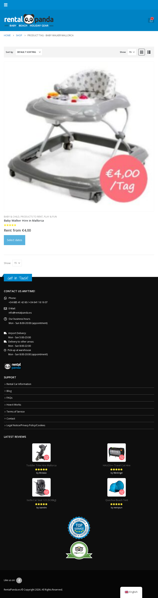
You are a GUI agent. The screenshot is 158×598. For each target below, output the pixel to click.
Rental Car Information (19, 384)
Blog (9, 391)
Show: (123, 52)
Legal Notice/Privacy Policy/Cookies (26, 425)
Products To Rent (32, 216)
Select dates (14, 240)
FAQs (9, 397)
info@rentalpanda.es (20, 312)
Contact (11, 418)
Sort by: (9, 52)
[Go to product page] (79, 136)
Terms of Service (16, 411)
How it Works (14, 404)
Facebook (19, 580)
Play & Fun (50, 216)
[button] (7, 5)
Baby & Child (11, 216)
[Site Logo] (29, 20)
